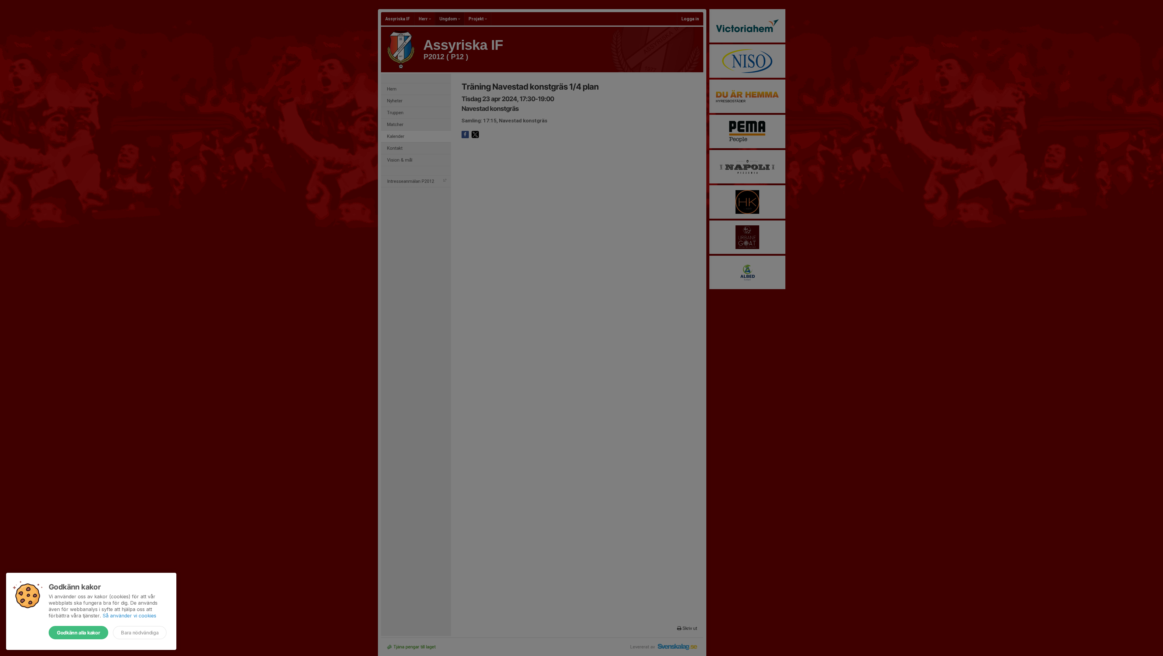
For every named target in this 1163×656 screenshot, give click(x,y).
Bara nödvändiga (139, 633)
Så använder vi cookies (129, 616)
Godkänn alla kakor (78, 633)
